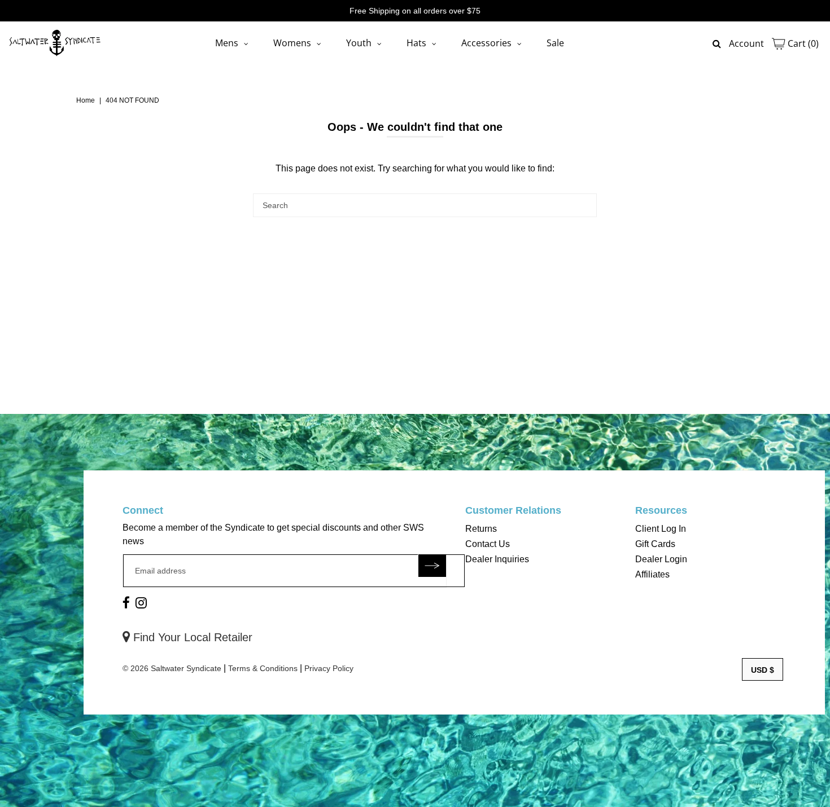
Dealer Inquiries (497, 559)
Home (85, 100)
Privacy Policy (328, 668)
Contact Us (487, 544)
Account (746, 43)
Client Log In (660, 528)
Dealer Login (661, 559)
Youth (359, 43)
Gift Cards (655, 544)
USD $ (762, 669)
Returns (481, 528)
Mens (226, 43)
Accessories (486, 43)
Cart (802, 43)
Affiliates (652, 574)
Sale (555, 43)
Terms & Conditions (263, 668)
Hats (416, 43)
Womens (292, 43)
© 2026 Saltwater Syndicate (172, 668)
